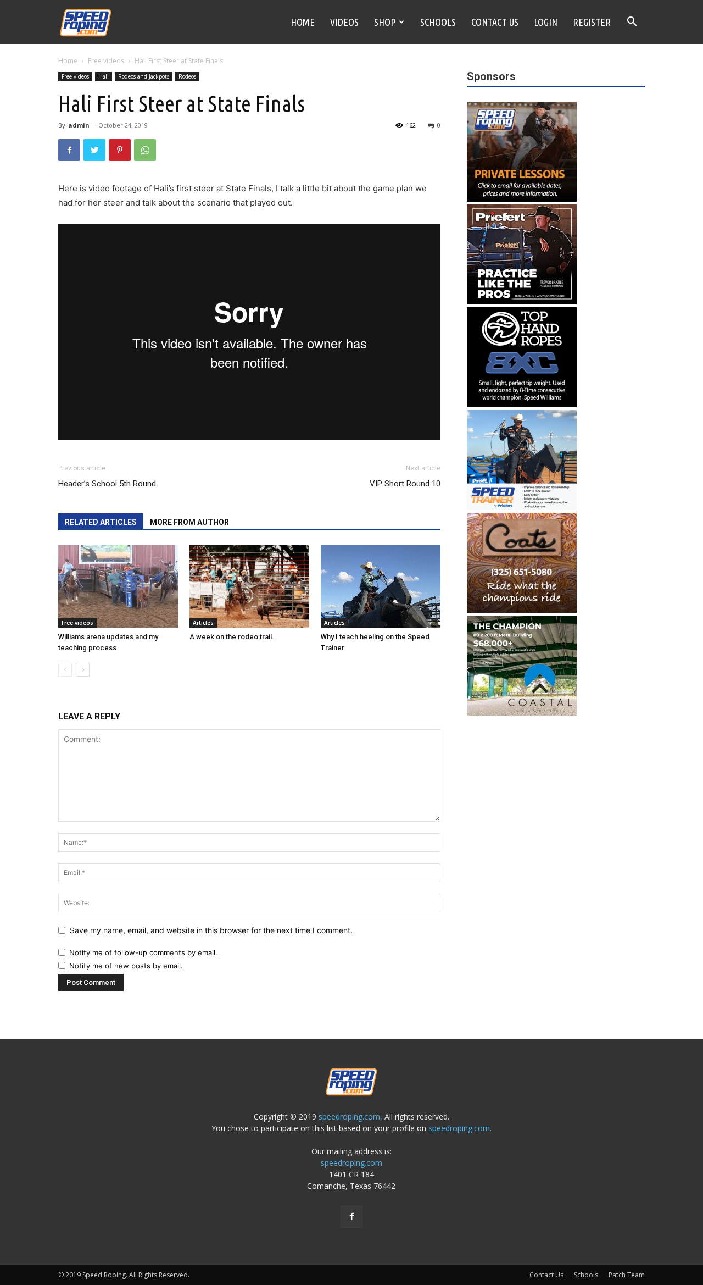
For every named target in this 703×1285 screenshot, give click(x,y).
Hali (103, 76)
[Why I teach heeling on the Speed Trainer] (380, 586)
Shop (384, 21)
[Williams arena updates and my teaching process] (118, 586)
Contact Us (494, 21)
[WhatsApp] (145, 150)
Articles (203, 623)
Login (545, 21)
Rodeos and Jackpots (143, 76)
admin (79, 125)
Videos (344, 21)
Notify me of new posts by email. (126, 965)
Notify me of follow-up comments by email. (143, 952)
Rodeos (187, 76)
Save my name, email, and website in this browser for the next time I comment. (211, 930)
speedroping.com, (350, 1116)
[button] (631, 23)
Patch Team (627, 1275)
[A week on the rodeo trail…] (249, 586)
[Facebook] (69, 150)
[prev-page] (65, 670)
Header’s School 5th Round (107, 484)
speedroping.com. (460, 1128)
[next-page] (83, 670)
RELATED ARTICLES (101, 522)
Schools (438, 21)
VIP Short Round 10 (405, 484)
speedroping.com (351, 1162)
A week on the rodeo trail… (233, 637)
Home (303, 21)
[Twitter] (94, 150)
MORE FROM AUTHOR (189, 522)
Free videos (106, 60)
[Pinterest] (120, 150)
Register (592, 21)
